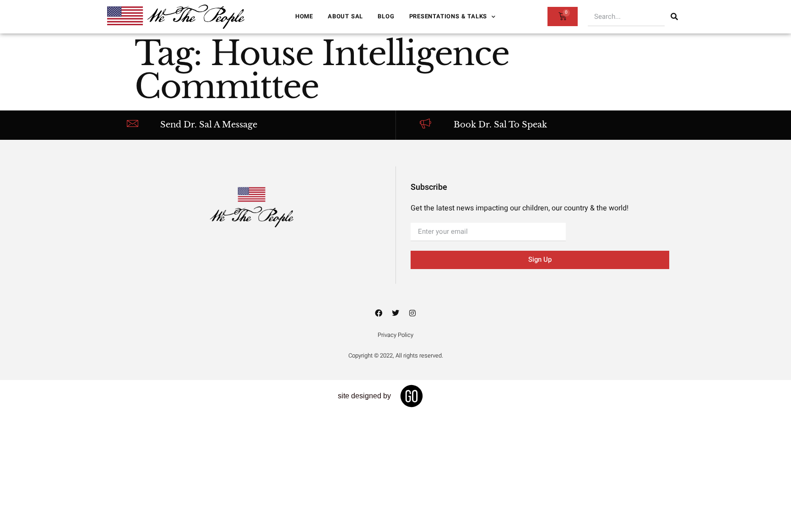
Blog (386, 16)
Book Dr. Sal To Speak (500, 125)
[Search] (674, 16)
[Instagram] (412, 313)
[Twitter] (395, 313)
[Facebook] (378, 313)
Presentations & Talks (448, 16)
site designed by (364, 396)
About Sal (345, 16)
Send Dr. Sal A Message (208, 125)
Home (304, 16)
